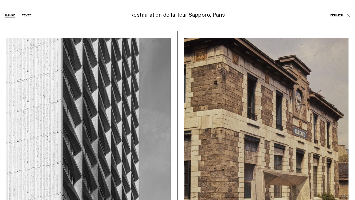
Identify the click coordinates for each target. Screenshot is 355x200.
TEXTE (27, 15)
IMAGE (10, 15)
